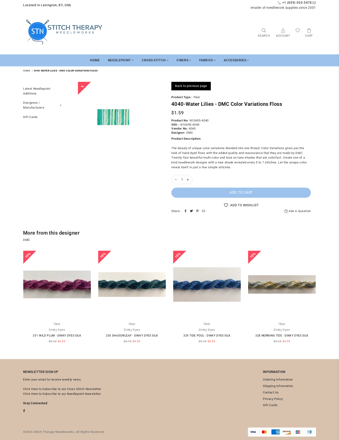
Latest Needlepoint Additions (37, 91)
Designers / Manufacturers (33, 105)
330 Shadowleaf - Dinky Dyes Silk (132, 335)
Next (322, 299)
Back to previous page (191, 86)
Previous (17, 299)
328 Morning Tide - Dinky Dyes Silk (282, 335)
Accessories (235, 60)
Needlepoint (120, 60)
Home (95, 60)
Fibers (183, 60)
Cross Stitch (154, 60)
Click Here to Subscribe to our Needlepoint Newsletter (62, 394)
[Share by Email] (204, 211)
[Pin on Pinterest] (198, 211)
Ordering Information (278, 379)
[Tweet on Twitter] (192, 211)
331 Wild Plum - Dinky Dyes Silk (57, 335)
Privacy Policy (273, 399)
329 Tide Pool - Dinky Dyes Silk (207, 335)
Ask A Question (299, 211)
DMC (189, 132)
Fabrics (206, 60)
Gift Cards (30, 117)
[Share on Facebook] (186, 211)
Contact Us (271, 392)
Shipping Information (278, 386)
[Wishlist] (297, 32)
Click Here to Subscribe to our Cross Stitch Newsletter (62, 389)
